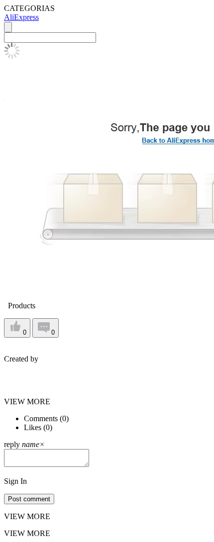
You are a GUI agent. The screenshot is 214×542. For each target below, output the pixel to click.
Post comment (29, 499)
